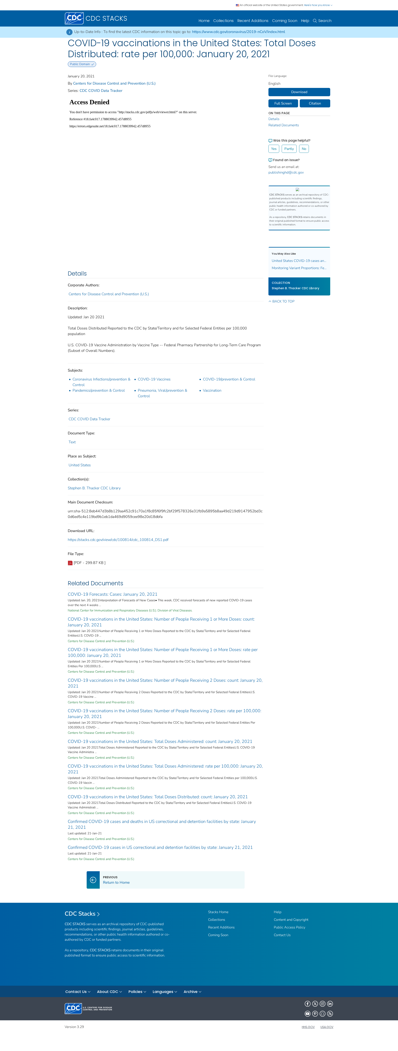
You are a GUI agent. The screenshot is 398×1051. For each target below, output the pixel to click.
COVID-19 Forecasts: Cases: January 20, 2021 (113, 594)
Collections (223, 20)
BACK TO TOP (283, 301)
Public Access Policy (289, 927)
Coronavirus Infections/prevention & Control (101, 382)
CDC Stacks (80, 914)
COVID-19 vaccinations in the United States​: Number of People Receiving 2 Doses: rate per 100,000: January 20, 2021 (164, 713)
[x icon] (315, 1003)
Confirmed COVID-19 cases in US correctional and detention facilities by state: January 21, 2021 (160, 847)
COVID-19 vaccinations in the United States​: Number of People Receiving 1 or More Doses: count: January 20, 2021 (161, 622)
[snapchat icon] (322, 1013)
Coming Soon (284, 20)
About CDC (107, 991)
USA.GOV (326, 1027)
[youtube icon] (307, 1013)
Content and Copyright (291, 919)
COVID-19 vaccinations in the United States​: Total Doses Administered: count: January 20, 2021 (160, 741)
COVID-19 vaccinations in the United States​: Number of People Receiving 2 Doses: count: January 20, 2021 (165, 683)
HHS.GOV (308, 1027)
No (304, 148)
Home (204, 20)
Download (299, 92)
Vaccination (212, 390)
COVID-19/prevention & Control (229, 379)
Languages (163, 991)
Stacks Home (218, 912)
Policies (135, 991)
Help (305, 20)
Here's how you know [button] (317, 5)
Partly (289, 148)
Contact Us (282, 935)
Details (273, 119)
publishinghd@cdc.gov (286, 172)
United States (80, 465)
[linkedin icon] (330, 1003)
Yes (274, 148)
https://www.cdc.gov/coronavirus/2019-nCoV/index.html (238, 31)
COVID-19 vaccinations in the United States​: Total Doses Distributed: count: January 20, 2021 (158, 797)
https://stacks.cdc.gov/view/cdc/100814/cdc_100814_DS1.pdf (118, 539)
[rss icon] (330, 1013)
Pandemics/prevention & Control (99, 390)
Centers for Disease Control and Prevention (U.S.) (114, 83)
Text (72, 442)
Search (324, 20)
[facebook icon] (307, 1003)
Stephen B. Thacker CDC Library (94, 488)
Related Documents (283, 125)
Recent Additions (252, 20)
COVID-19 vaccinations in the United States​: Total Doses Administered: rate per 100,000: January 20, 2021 (165, 769)
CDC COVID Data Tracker (101, 90)
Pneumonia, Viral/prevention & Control (162, 393)
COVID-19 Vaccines (154, 379)
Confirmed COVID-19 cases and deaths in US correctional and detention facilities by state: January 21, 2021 (162, 824)
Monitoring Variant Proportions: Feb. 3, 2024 (299, 268)
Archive (191, 991)
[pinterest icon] (315, 1013)
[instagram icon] (322, 1003)
